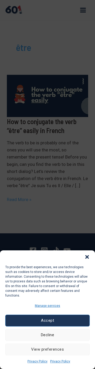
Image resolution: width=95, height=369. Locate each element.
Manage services (47, 306)
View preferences (47, 349)
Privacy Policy (37, 361)
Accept (47, 320)
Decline (47, 335)
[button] (87, 257)
